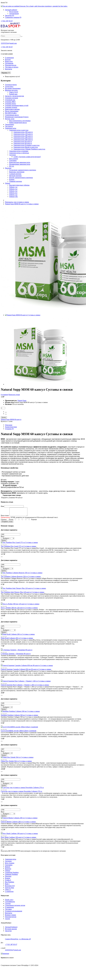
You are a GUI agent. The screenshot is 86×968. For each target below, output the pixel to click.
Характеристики (11, 427)
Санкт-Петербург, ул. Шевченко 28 (18, 939)
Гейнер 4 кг (13, 193)
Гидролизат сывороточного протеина (22, 170)
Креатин (8, 869)
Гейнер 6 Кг (13, 196)
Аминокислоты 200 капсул (23, 138)
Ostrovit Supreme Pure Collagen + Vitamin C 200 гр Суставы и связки (25, 685)
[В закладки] (6, 590)
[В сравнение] (2, 590)
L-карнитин (9, 891)
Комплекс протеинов (16, 172)
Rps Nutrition (9, 882)
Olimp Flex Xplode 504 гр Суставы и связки (16, 761)
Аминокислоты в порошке (18, 151)
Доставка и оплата (11, 67)
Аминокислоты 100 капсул (23, 132)
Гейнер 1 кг (13, 187)
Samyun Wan (9, 888)
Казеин (11, 179)
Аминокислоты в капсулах (18, 130)
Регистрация (13, 12)
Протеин (8, 876)
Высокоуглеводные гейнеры (19, 185)
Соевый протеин (15, 174)
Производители (10, 65)
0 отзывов (4, 394)
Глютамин (13, 160)
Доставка (8, 909)
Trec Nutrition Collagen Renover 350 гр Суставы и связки (21, 576)
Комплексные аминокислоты (19, 162)
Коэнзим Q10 (10, 886)
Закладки (8, 931)
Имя (2, 506)
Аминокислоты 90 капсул (22, 143)
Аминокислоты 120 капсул (23, 134)
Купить (4, 417)
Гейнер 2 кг (13, 189)
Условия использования (13, 911)
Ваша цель (9, 61)
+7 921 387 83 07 (7, 21)
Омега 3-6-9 (13, 92)
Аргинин (12, 155)
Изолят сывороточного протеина (21, 177)
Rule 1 (7, 884)
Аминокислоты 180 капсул (23, 136)
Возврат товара (10, 915)
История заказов (11, 929)
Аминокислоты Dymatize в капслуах (26, 145)
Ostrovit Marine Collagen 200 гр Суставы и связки (18, 822)
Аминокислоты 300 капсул (23, 139)
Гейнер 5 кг (13, 195)
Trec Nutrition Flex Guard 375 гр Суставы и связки (18, 546)
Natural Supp (22, 400)
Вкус (2, 536)
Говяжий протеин (15, 181)
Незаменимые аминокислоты (19, 164)
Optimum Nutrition (11, 874)
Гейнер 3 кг (13, 191)
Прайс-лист (9, 900)
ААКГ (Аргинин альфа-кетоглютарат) (27, 157)
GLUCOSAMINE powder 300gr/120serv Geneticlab (18, 731)
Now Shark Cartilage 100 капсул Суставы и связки (18, 837)
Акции (7, 919)
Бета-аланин (13, 158)
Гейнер (7, 870)
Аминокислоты (10, 859)
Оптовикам (9, 63)
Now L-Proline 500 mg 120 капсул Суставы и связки (19, 608)
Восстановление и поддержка (20, 121)
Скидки (8, 903)
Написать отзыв (14, 394)
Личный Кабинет (11, 927)
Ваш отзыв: (5, 515)
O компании (9, 907)
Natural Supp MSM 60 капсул (11, 419)
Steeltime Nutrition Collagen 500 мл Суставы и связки (19, 715)
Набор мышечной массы (18, 122)
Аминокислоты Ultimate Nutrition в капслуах (29, 149)
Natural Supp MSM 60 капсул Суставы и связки (22, 204)
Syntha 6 (8, 880)
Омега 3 (8, 889)
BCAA (11, 166)
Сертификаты (10, 901)
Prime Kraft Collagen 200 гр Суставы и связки (17, 638)
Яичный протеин (15, 176)
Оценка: (4, 519)
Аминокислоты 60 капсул (22, 141)
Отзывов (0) (9, 429)
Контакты (8, 69)
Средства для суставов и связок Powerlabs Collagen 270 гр (21, 791)
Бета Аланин (9, 863)
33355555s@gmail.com (9, 43)
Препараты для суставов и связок (17, 202)
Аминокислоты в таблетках (19, 153)
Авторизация (14, 13)
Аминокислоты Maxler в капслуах (25, 147)
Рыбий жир (13, 94)
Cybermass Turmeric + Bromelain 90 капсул (16, 654)
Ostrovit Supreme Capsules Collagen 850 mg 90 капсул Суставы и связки (26, 669)
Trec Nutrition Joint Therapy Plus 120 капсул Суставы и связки (22, 592)
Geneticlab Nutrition (12, 872)
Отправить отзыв (7, 521)
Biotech (7, 867)
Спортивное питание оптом (15, 905)
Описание (8, 425)
